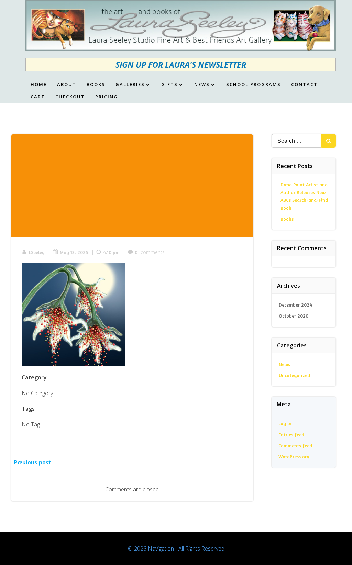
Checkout (70, 97)
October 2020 (293, 316)
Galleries (130, 84)
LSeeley (37, 252)
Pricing (106, 97)
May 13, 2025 (74, 252)
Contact (304, 84)
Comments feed (295, 445)
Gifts (169, 84)
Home (39, 84)
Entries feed (291, 434)
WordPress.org (293, 456)
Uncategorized (294, 375)
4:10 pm (111, 252)
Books (96, 84)
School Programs (253, 84)
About (66, 84)
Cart (38, 97)
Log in (285, 423)
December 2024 (295, 305)
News (202, 84)
